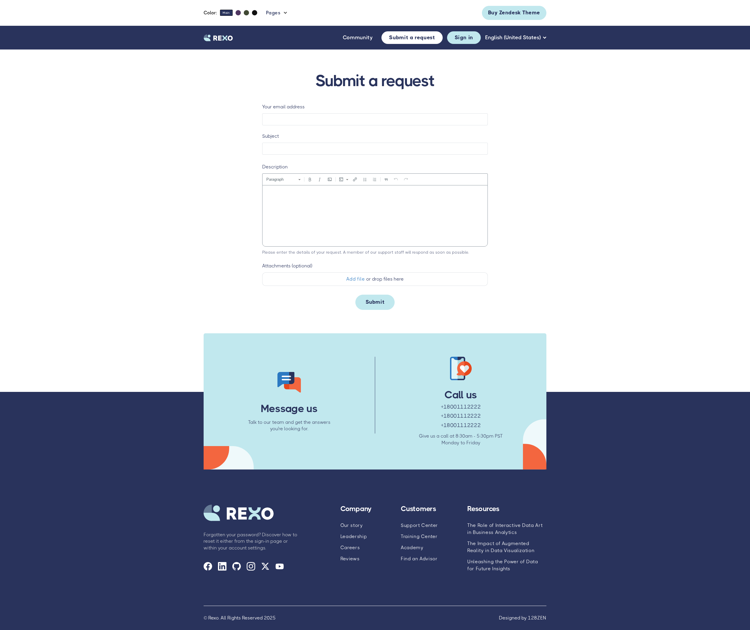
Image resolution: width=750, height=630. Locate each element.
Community (358, 37)
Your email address (283, 107)
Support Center (419, 525)
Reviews (349, 558)
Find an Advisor (419, 558)
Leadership (353, 536)
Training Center (419, 536)
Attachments (287, 266)
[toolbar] (375, 179)
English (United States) (513, 37)
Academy (412, 547)
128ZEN (537, 618)
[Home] (218, 37)
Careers (350, 547)
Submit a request (412, 37)
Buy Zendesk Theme (514, 13)
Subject (270, 136)
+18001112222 (461, 407)
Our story (351, 525)
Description (275, 167)
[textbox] (375, 216)
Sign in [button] (464, 37)
